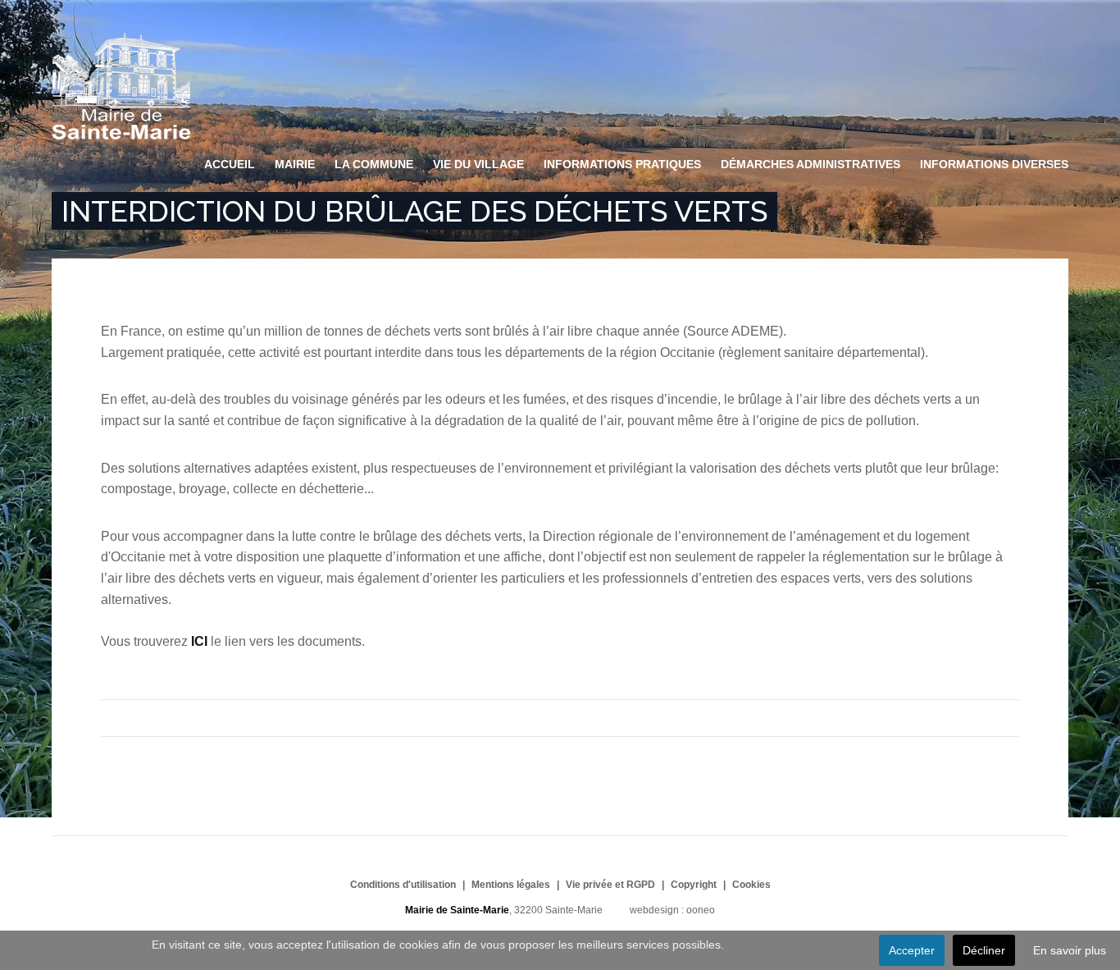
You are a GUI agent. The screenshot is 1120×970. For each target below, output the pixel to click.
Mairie (295, 164)
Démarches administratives (810, 164)
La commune (374, 164)
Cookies (751, 884)
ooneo (700, 910)
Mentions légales (510, 884)
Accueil (229, 164)
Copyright (694, 884)
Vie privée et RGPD (610, 884)
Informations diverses (994, 164)
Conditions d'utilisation (403, 884)
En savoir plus (1069, 950)
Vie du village (478, 164)
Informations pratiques (622, 164)
